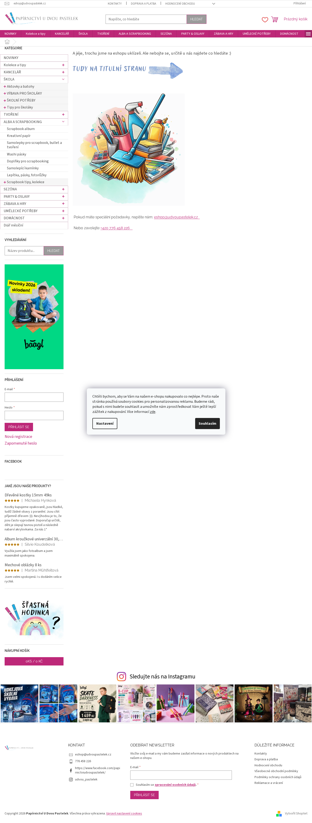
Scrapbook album (21, 128)
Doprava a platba (143, 4)
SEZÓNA (10, 189)
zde (152, 411)
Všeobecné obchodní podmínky (276, 771)
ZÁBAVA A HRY (15, 203)
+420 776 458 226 (116, 228)
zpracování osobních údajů (175, 785)
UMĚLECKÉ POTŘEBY (20, 210)
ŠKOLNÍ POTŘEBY (21, 100)
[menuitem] (10, 33)
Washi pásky (16, 154)
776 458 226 (83, 761)
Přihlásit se (18, 427)
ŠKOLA (9, 79)
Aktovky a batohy (20, 86)
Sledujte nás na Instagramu (162, 676)
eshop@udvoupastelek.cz (177, 217)
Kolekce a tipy (15, 65)
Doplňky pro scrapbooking (28, 161)
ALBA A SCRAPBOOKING (23, 121)
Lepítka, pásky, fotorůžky (26, 175)
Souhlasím (207, 423)
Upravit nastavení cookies (124, 813)
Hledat (196, 19)
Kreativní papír (18, 135)
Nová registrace (18, 436)
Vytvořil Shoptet (296, 813)
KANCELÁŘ (12, 72)
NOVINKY (11, 57)
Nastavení (104, 423)
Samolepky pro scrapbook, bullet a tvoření (34, 145)
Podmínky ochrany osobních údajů (277, 777)
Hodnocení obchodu (180, 4)
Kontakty (115, 4)
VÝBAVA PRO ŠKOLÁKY (24, 93)
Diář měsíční (13, 225)
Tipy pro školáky (20, 107)
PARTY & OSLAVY (17, 196)
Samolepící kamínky (23, 168)
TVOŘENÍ (11, 114)
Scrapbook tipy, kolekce (25, 182)
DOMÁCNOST (14, 218)
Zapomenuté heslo (21, 443)
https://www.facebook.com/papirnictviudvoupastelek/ (97, 770)
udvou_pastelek (86, 779)
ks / (34, 661)
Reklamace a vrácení (268, 783)
